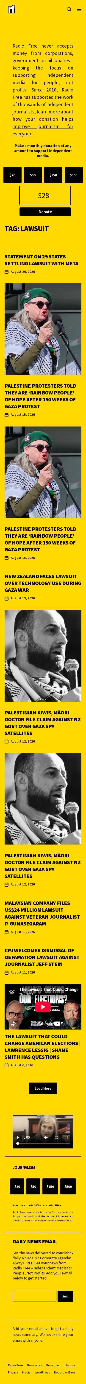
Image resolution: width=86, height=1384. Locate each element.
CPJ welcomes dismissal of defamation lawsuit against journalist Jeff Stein (42, 957)
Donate (45, 211)
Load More (43, 1088)
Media (26, 1372)
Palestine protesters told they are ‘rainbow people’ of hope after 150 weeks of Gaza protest (40, 396)
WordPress (42, 1372)
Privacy (13, 1372)
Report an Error (64, 1372)
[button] (37, 373)
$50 (33, 175)
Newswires (34, 1365)
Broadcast (53, 1365)
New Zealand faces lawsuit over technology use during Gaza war (43, 583)
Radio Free (15, 1365)
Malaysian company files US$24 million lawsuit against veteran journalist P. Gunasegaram (42, 913)
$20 (12, 175)
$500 (73, 175)
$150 (53, 175)
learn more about (55, 112)
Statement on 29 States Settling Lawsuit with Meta (41, 260)
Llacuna (70, 1365)
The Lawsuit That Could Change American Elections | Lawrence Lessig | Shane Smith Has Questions (42, 1046)
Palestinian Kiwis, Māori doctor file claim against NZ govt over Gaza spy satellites (42, 723)
